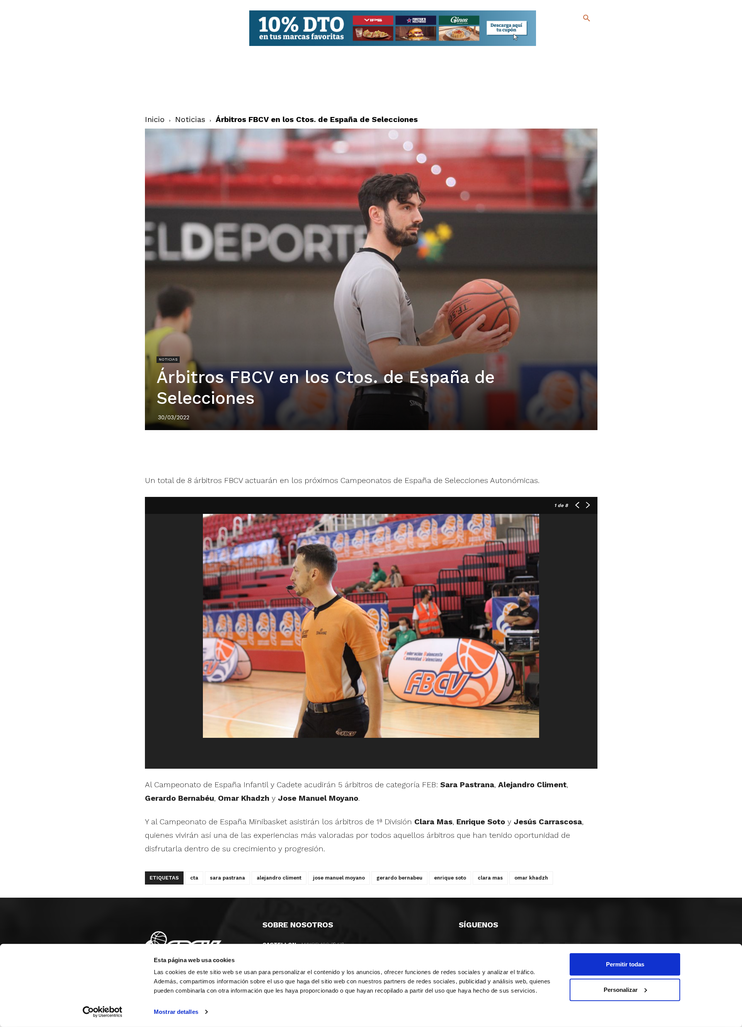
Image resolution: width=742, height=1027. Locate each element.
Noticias (190, 119)
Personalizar (621, 989)
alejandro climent (279, 878)
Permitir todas (625, 964)
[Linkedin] (380, 451)
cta (194, 878)
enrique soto (450, 878)
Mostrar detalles (176, 1011)
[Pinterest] (362, 451)
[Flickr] (555, 46)
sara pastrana (227, 878)
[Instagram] (590, 35)
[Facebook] (555, 35)
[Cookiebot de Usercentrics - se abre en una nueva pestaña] (102, 1012)
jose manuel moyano (339, 878)
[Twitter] (566, 34)
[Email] (415, 451)
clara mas (490, 878)
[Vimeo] (567, 46)
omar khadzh (531, 878)
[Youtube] (580, 46)
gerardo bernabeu (399, 878)
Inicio (155, 119)
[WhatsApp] (397, 451)
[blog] (577, 34)
